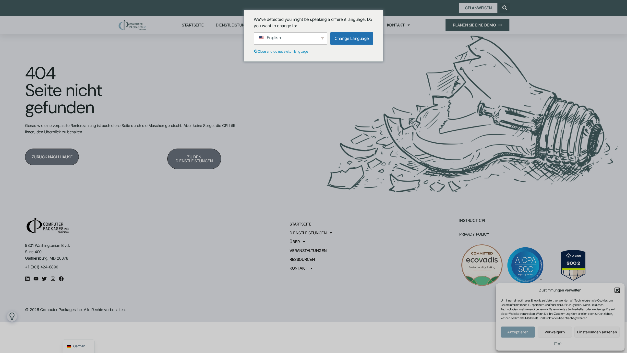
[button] (617, 290)
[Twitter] (44, 278)
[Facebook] (61, 278)
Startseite (193, 25)
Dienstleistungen (234, 25)
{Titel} (558, 343)
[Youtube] (36, 278)
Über (294, 241)
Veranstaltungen (308, 250)
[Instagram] (52, 278)
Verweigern (554, 332)
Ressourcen (302, 259)
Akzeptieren (518, 332)
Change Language (352, 38)
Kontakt (396, 25)
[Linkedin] (27, 278)
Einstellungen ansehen (597, 332)
